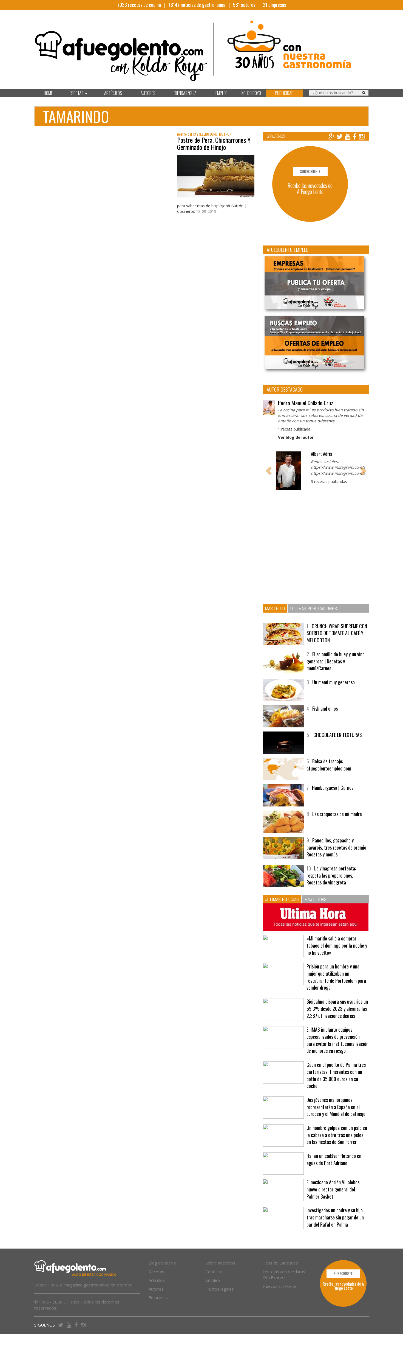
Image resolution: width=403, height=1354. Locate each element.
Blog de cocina (162, 1263)
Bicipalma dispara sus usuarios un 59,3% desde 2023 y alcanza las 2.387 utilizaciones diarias (337, 1008)
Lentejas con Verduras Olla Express (284, 1274)
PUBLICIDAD (284, 93)
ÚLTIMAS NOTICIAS (282, 899)
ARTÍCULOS (113, 93)
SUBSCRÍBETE (310, 171)
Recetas (156, 1271)
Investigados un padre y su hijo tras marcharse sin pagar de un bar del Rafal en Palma (335, 1217)
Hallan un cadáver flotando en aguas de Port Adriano (333, 1159)
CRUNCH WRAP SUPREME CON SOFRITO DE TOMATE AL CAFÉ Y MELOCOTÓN (336, 633)
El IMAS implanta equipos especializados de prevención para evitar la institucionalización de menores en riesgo (337, 1040)
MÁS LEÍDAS (315, 899)
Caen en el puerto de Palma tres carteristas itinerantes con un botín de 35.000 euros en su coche (336, 1075)
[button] (269, 470)
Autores (156, 1289)
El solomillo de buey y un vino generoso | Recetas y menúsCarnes (335, 661)
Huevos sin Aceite (280, 1286)
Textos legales (220, 1289)
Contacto (214, 1271)
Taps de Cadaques (280, 1263)
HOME (48, 93)
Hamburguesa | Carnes (332, 787)
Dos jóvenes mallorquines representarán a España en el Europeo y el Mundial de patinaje (335, 1106)
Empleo (213, 1280)
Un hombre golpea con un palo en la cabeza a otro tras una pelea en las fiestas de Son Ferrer (336, 1134)
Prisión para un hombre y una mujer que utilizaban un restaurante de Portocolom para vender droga (336, 977)
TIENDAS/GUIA (185, 93)
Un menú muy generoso (333, 682)
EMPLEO (221, 93)
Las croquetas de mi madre (337, 813)
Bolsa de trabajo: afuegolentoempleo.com (328, 765)
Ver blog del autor (296, 437)
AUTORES (148, 93)
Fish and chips (325, 708)
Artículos (157, 1280)
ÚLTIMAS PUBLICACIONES (313, 608)
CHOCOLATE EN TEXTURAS (337, 734)
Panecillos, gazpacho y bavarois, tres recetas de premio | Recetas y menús (337, 847)
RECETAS (77, 93)
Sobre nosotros (220, 1263)
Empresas (158, 1297)
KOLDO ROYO (251, 93)
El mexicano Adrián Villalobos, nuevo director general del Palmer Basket (333, 1189)
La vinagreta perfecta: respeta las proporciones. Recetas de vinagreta (331, 875)
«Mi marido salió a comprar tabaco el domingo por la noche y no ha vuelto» (336, 945)
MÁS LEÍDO (275, 608)
